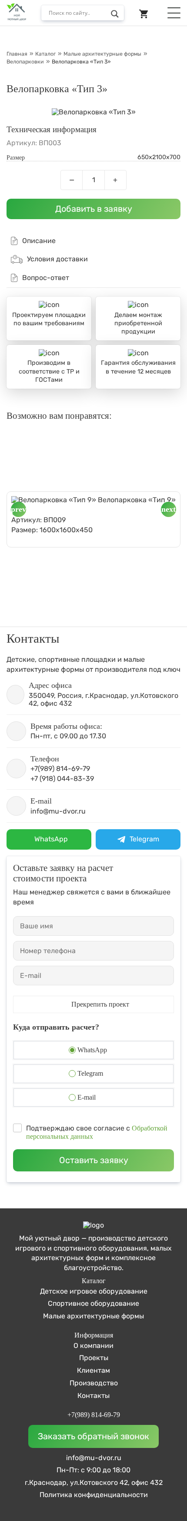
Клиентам (93, 1370)
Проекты (93, 1358)
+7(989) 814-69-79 (93, 1414)
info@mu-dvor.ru (93, 1458)
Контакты (93, 1395)
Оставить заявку (93, 1160)
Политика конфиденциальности (94, 1495)
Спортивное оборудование (93, 1303)
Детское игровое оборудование (93, 1291)
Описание (39, 241)
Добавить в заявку (93, 208)
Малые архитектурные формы (93, 1316)
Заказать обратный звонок (93, 1436)
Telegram (90, 1073)
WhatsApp (92, 1050)
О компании (93, 1345)
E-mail (86, 1097)
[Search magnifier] (117, 15)
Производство (94, 1383)
